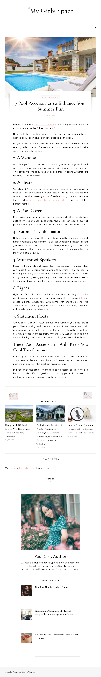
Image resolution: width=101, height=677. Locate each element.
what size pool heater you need (45, 200)
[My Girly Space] (50, 10)
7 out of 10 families (44, 124)
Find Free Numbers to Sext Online (52, 587)
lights (82, 298)
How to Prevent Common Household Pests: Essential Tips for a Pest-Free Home (81, 429)
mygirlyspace (52, 115)
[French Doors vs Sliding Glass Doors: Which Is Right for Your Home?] (90, 393)
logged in (24, 468)
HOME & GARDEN (50, 97)
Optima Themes (28, 672)
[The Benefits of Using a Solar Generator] (11, 394)
